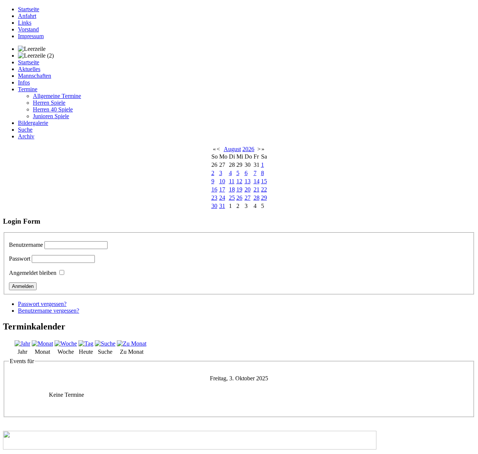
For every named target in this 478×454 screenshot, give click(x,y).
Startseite (28, 9)
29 (264, 197)
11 (232, 181)
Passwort (19, 258)
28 (257, 197)
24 (222, 197)
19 (239, 189)
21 (257, 189)
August (232, 149)
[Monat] (42, 343)
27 (248, 197)
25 (232, 197)
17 (222, 189)
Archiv (26, 136)
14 (257, 181)
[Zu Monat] (131, 343)
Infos (24, 82)
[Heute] (85, 343)
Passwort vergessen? (42, 304)
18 (232, 189)
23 (214, 197)
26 (239, 197)
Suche (25, 129)
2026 (248, 149)
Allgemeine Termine (57, 96)
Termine (27, 89)
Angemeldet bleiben (32, 273)
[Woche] (66, 343)
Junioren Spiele (51, 116)
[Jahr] (22, 343)
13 (248, 181)
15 (264, 181)
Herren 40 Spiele (53, 109)
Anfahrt (27, 16)
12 (239, 181)
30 (214, 206)
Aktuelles (29, 69)
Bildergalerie (33, 123)
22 (264, 189)
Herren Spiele (49, 102)
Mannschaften (34, 76)
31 (222, 206)
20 (248, 189)
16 (214, 189)
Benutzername (26, 245)
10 (222, 181)
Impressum (31, 36)
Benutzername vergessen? (48, 310)
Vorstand (28, 29)
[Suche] (105, 343)
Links (24, 22)
